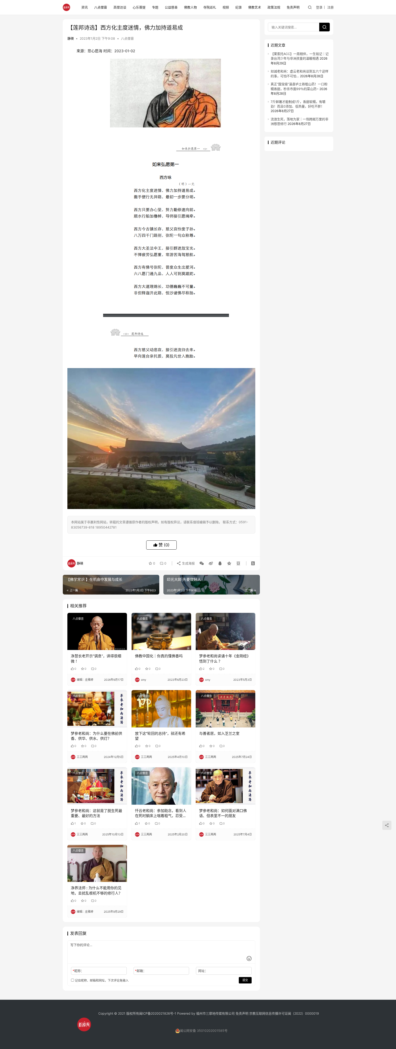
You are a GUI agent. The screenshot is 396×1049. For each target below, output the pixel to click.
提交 (245, 980)
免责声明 (293, 7)
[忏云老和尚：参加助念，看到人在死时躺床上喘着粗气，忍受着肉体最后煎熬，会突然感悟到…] (161, 785)
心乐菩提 (139, 7)
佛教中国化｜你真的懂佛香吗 (159, 656)
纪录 (238, 7)
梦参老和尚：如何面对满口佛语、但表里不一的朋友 (223, 813)
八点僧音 (100, 7)
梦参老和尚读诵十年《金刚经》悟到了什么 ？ (224, 658)
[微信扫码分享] (202, 563)
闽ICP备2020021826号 (156, 1013)
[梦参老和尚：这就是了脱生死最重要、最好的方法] (97, 785)
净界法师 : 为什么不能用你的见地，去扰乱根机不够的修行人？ (96, 890)
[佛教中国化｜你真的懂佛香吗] (161, 631)
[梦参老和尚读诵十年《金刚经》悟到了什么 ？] (225, 631)
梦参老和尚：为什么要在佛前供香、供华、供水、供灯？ (96, 736)
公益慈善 (171, 7)
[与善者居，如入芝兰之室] (225, 708)
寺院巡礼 (209, 7)
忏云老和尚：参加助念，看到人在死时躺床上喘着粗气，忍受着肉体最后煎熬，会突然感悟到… (160, 813)
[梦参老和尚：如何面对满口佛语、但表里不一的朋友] (225, 785)
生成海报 (188, 563)
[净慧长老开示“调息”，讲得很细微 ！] (97, 631)
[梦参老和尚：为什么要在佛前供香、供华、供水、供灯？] (97, 708)
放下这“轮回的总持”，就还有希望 (160, 736)
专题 (155, 7)
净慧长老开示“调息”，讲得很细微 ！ (96, 658)
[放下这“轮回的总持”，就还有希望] (161, 708)
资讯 (84, 7)
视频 (226, 7)
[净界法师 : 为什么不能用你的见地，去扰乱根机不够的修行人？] (97, 863)
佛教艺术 (254, 7)
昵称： (78, 971)
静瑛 (70, 38)
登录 (319, 7)
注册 (330, 7)
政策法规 (273, 7)
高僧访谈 (119, 7)
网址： (203, 971)
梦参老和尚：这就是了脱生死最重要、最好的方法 (96, 813)
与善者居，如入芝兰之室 (219, 733)
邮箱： (140, 971)
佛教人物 (190, 7)
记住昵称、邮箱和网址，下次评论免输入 (101, 980)
